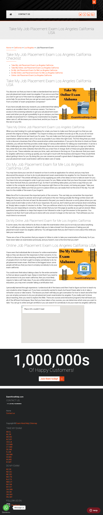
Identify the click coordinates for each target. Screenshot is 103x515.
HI (7, 457)
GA (7, 455)
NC (7, 469)
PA (7, 497)
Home (8, 48)
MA (11, 444)
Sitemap (33, 423)
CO (7, 444)
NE (7, 474)
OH (7, 489)
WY (11, 497)
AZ (7, 439)
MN (11, 455)
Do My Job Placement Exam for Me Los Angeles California (34, 70)
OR (7, 494)
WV (11, 494)
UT (11, 482)
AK (7, 432)
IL (10, 432)
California (17, 48)
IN (10, 434)
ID (7, 462)
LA (11, 442)
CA (7, 442)
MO (10, 457)
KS (11, 437)
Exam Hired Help (22, 423)
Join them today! (49, 378)
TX (11, 479)
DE (7, 449)
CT (7, 447)
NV (7, 484)
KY (11, 439)
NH (7, 477)
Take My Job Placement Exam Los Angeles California (32, 65)
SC (11, 472)
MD (11, 447)
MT (10, 462)
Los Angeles (29, 48)
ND (7, 472)
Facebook (15, 505)
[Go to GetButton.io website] (6, 512)
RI (10, 469)
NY (7, 487)
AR (7, 437)
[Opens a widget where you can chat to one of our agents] (93, 510)
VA (11, 484)
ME (11, 449)
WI (11, 492)
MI (10, 452)
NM (7, 482)
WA (11, 489)
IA (7, 460)
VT (11, 487)
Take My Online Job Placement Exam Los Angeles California (35, 68)
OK (7, 492)
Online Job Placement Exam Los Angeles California (31, 75)
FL (7, 452)
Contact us (24, 14)
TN (11, 477)
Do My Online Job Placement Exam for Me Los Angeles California (37, 73)
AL (7, 434)
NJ (7, 479)
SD (11, 474)
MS (10, 460)
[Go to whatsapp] (6, 507)
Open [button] (94, 2)
